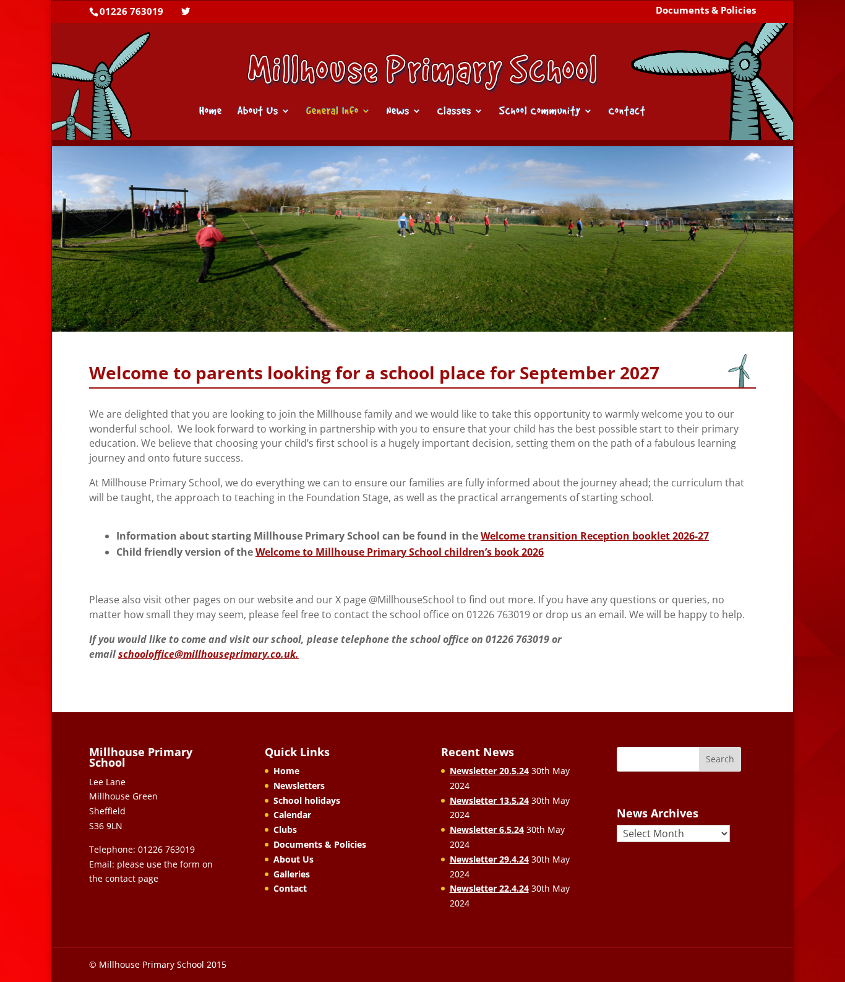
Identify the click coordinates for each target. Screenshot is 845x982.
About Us (258, 111)
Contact (627, 111)
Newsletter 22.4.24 (489, 888)
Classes (454, 111)
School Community (540, 111)
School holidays (306, 800)
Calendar (292, 814)
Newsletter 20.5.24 (489, 771)
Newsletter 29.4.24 (489, 859)
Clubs (285, 829)
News (398, 111)
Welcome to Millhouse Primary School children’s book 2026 (399, 552)
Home (210, 111)
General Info (332, 111)
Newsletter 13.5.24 (489, 800)
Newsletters (299, 785)
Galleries (291, 874)
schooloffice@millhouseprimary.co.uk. (208, 654)
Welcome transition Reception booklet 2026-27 (595, 536)
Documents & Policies (706, 11)
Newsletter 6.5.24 (487, 829)
